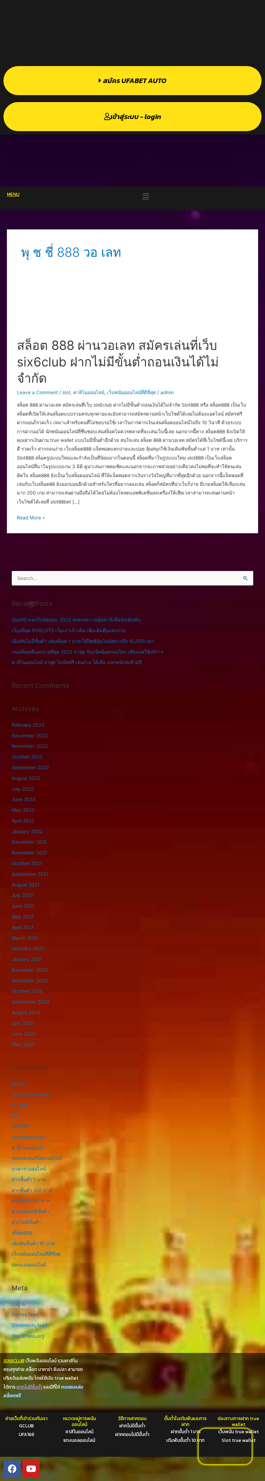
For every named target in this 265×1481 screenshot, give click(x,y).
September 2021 (30, 874)
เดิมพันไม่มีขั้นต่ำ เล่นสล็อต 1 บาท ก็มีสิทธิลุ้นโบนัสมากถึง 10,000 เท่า (83, 641)
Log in (18, 1304)
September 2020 (30, 1002)
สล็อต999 (22, 1233)
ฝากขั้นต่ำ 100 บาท (32, 1190)
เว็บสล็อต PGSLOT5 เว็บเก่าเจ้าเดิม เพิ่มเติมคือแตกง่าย (68, 630)
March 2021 (25, 938)
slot (66, 392)
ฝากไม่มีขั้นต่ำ (26, 1222)
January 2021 (27, 959)
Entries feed (25, 1314)
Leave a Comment (37, 392)
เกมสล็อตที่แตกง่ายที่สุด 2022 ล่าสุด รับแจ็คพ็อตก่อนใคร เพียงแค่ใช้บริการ (87, 652)
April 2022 (23, 821)
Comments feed (29, 1325)
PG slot (20, 1105)
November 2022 (30, 746)
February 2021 (27, 948)
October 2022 (27, 757)
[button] (145, 196)
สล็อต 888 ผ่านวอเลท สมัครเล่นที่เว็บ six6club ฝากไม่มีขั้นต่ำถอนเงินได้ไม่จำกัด (118, 362)
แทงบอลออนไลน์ (29, 1265)
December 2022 (30, 735)
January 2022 (27, 831)
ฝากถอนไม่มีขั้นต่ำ (30, 1211)
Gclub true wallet (30, 1094)
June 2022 (23, 799)
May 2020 (23, 1044)
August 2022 (26, 778)
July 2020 (23, 1023)
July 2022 (22, 789)
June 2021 (23, 906)
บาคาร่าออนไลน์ (29, 1169)
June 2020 (24, 1034)
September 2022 (30, 767)
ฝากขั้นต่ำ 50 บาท (31, 1200)
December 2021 (29, 842)
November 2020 (30, 980)
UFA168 (26, 1434)
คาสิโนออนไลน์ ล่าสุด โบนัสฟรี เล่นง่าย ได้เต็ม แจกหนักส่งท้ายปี (77, 662)
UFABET (21, 1126)
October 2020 (27, 991)
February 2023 (28, 725)
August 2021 (25, 885)
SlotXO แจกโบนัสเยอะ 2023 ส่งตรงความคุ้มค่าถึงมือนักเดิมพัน (76, 620)
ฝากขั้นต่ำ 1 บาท (29, 1179)
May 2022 (23, 810)
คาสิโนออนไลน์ (88, 392)
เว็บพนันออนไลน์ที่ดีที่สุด (131, 392)
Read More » (31, 517)
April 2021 (22, 927)
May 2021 (22, 916)
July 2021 (22, 895)
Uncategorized (28, 1137)
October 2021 (27, 863)
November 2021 (29, 852)
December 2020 (30, 970)
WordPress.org (28, 1336)
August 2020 (26, 1012)
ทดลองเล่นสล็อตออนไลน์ (37, 1158)
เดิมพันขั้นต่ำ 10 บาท (33, 1243)
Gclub (18, 1084)
